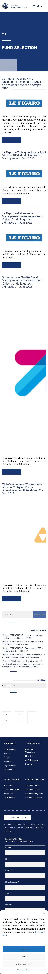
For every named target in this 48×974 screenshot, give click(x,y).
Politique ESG (9, 770)
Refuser (24, 956)
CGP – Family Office (12, 790)
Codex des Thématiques (30, 750)
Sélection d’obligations (34, 794)
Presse (6, 753)
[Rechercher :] (17, 615)
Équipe (6, 757)
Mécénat (7, 762)
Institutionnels (9, 798)
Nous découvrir (10, 749)
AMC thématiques (32, 760)
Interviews (29, 764)
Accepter (24, 949)
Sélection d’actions (32, 786)
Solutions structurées (33, 798)
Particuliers (8, 786)
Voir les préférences (24, 964)
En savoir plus (11, 140)
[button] (44, 913)
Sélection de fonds (32, 790)
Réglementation (10, 766)
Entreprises (8, 794)
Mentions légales (22, 970)
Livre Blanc (29, 756)
